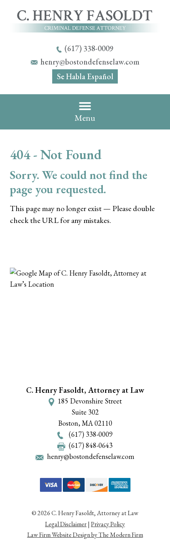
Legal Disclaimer (66, 524)
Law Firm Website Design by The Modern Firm (85, 535)
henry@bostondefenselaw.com (90, 62)
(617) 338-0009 (88, 48)
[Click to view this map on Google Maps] (85, 323)
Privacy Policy (108, 524)
